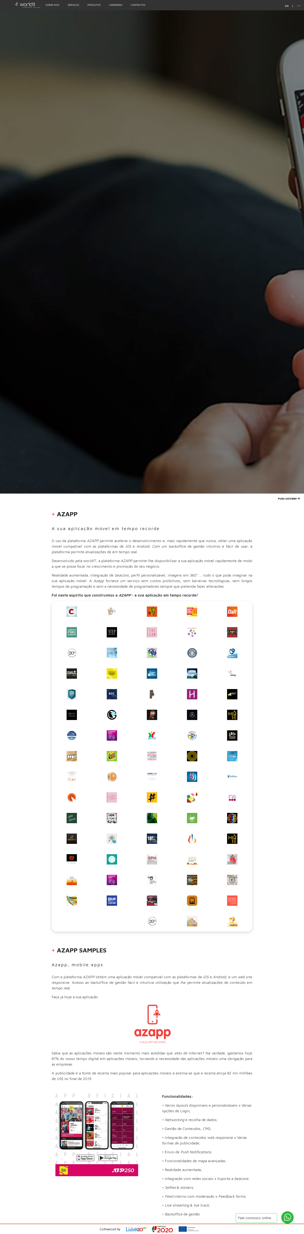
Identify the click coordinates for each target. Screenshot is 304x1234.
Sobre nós (52, 4)
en (287, 5)
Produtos (94, 4)
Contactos (138, 4)
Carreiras (115, 4)
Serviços (73, 4)
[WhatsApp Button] (287, 1217)
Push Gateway (288, 498)
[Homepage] (20, 5)
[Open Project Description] (165, 1229)
